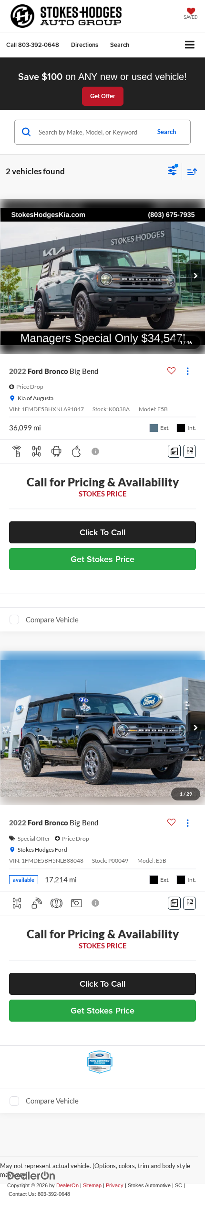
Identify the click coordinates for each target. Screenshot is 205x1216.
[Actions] (187, 371)
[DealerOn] (31, 1175)
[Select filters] (172, 171)
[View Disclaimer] (96, 451)
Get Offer (102, 96)
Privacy (114, 1185)
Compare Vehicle (52, 619)
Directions (84, 44)
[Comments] (174, 451)
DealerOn (67, 1185)
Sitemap (92, 1185)
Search (166, 131)
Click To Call (102, 532)
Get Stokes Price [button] (102, 559)
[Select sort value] (189, 171)
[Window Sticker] (189, 451)
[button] (32, 45)
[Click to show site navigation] (190, 45)
